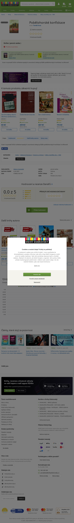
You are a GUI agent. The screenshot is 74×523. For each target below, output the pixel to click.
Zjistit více (37, 265)
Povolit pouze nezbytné (36, 278)
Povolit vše (37, 274)
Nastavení (37, 282)
